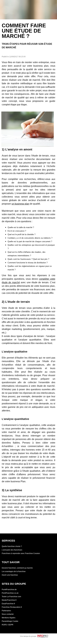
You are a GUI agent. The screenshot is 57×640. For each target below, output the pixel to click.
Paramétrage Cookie (10, 621)
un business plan (20, 204)
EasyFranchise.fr (8, 604)
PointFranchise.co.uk (10, 593)
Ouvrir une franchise (10, 575)
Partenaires (6, 611)
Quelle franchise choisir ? (12, 546)
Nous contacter (8, 614)
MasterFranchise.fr (9, 600)
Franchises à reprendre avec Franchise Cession (21, 553)
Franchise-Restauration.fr (12, 607)
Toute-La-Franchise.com (11, 597)
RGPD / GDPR (7, 625)
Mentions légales (8, 618)
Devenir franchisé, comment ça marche (17, 568)
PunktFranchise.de (9, 589)
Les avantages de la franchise (14, 571)
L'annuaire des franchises (12, 550)
